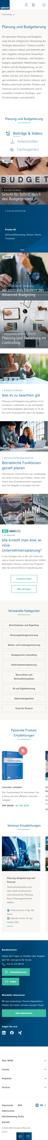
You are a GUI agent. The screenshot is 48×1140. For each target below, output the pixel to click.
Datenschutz (8, 1110)
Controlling (7, 14)
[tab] (24, 133)
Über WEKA (7, 1060)
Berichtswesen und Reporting (24, 625)
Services (6, 1087)
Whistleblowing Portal (13, 1116)
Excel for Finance (24, 708)
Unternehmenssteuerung (24, 664)
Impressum (7, 1105)
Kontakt (6, 1122)
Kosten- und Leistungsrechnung (24, 645)
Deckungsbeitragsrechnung (24, 635)
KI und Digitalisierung (24, 688)
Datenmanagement (24, 698)
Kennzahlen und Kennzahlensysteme (24, 676)
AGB (20, 1105)
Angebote (6, 1078)
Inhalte (5, 1069)
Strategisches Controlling (24, 655)
